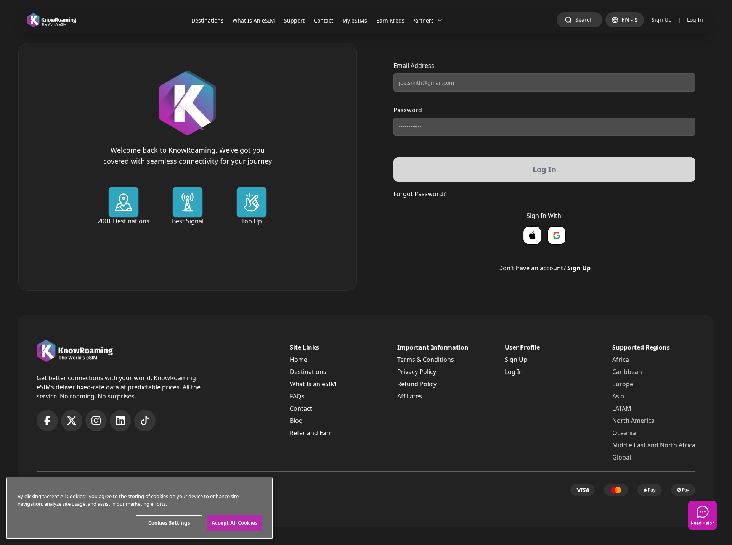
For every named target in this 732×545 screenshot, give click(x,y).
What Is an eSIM (313, 384)
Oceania (624, 433)
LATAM (621, 408)
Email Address (413, 65)
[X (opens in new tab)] (71, 420)
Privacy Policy (416, 372)
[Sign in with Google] (556, 235)
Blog (296, 420)
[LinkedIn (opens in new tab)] (120, 420)
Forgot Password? (419, 194)
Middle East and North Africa (653, 445)
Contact (301, 408)
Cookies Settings (169, 522)
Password (407, 110)
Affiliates (409, 396)
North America (633, 420)
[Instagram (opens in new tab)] (96, 420)
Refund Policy (417, 384)
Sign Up (662, 19)
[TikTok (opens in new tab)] (145, 420)
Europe (622, 384)
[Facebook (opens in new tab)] (47, 420)
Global (621, 457)
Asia (618, 396)
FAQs (297, 396)
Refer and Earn (311, 433)
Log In (695, 19)
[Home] (51, 20)
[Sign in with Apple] (532, 235)
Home (298, 359)
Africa (620, 359)
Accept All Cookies (234, 522)
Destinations (308, 372)
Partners (423, 20)
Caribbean (627, 372)
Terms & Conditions (425, 359)
